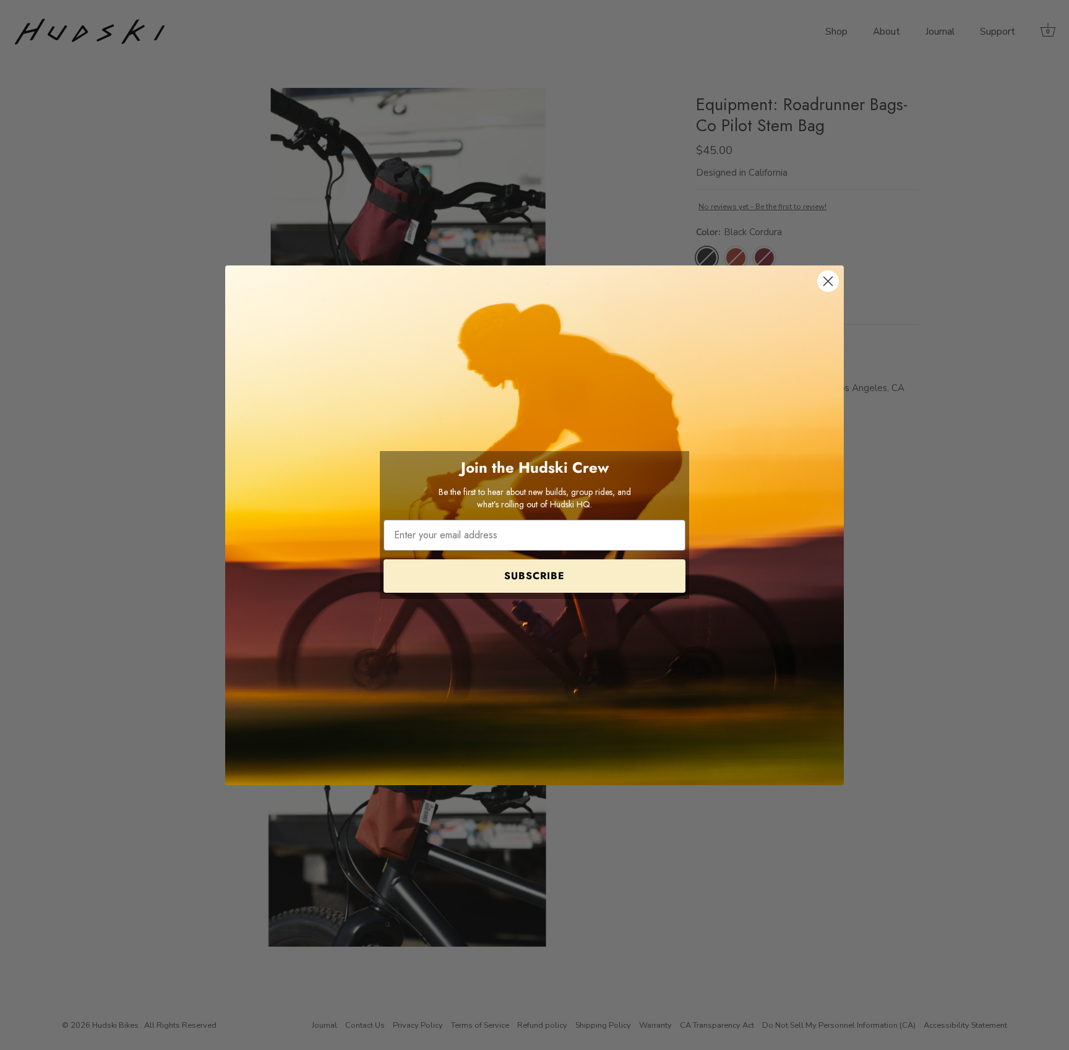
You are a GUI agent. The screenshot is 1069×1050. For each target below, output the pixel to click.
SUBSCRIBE (534, 576)
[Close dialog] (828, 281)
